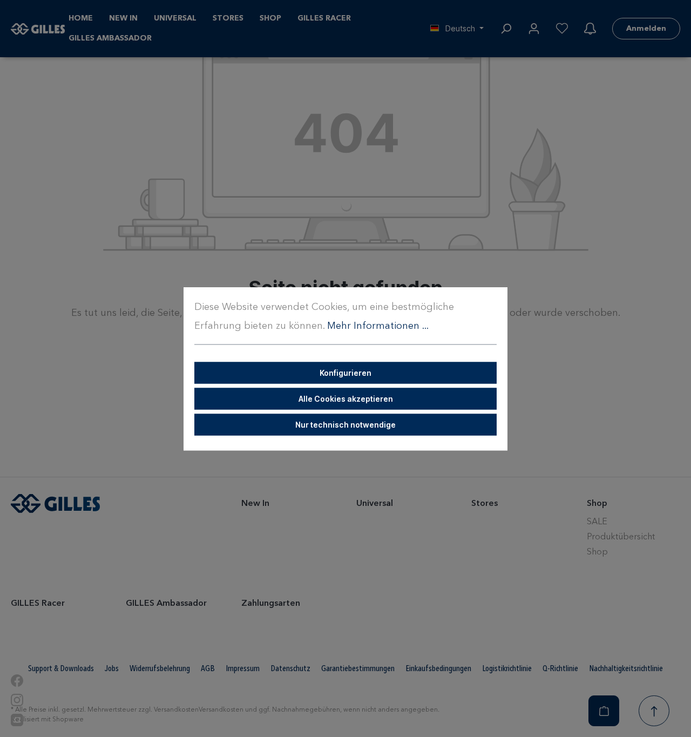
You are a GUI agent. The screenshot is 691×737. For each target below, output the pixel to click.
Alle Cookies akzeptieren (346, 398)
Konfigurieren (345, 372)
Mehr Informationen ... (378, 325)
